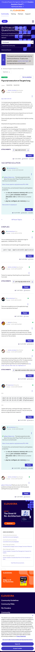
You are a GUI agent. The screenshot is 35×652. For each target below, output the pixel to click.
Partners (20, 14)
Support (27, 14)
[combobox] (17, 45)
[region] (17, 632)
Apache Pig (9, 85)
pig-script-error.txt (6, 98)
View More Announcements (17, 563)
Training (13, 14)
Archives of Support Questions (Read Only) (13, 68)
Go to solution (27, 77)
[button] (32, 96)
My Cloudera (6, 608)
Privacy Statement (21, 636)
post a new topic (23, 61)
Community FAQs (7, 604)
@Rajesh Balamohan (9, 177)
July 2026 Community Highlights (10, 537)
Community (5, 14)
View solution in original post (9, 204)
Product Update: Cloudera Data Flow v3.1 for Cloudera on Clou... (16, 558)
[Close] (33, 615)
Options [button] (5, 72)
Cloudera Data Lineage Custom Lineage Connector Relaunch (17, 546)
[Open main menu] (33, 21)
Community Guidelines (10, 600)
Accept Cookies (17, 648)
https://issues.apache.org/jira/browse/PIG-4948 (15, 184)
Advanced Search (6, 50)
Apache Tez (16, 85)
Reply (30, 155)
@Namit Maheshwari (6, 485)
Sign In (4, 21)
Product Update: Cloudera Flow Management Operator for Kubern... (17, 552)
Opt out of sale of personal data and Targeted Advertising (17, 639)
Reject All (17, 644)
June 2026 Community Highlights (11, 541)
